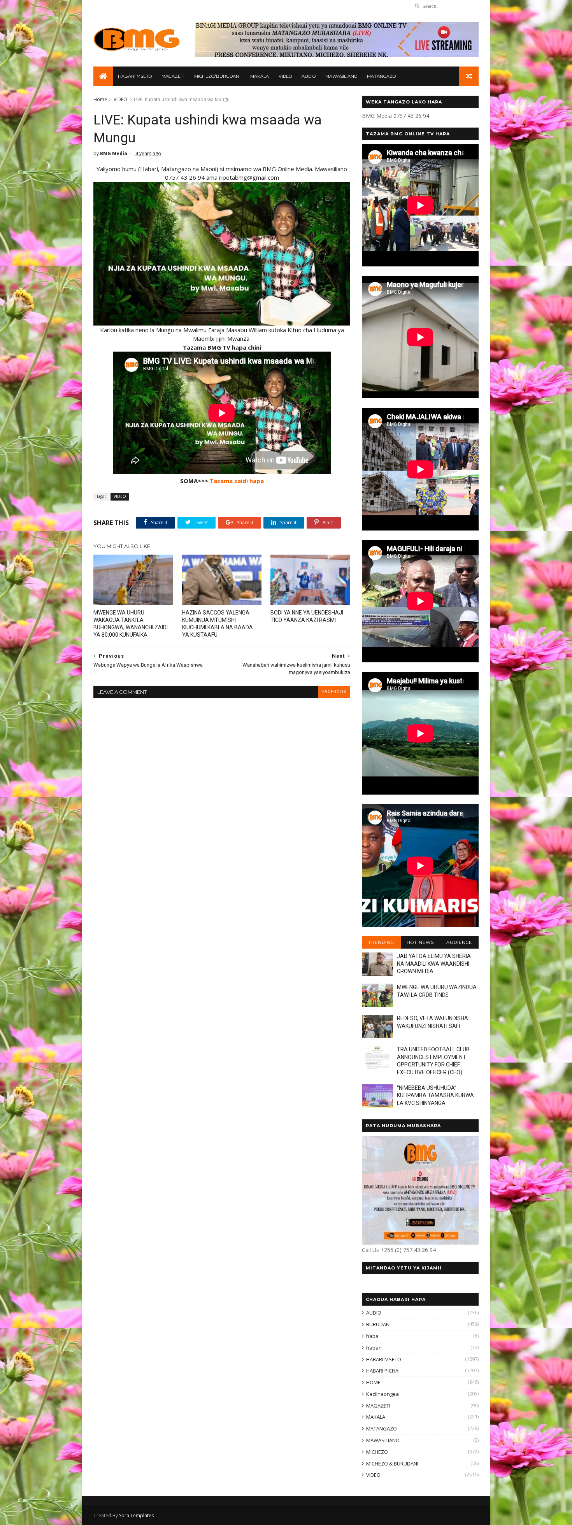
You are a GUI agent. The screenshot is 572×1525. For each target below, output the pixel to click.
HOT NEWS (420, 942)
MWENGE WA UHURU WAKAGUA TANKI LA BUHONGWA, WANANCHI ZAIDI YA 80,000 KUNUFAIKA (130, 623)
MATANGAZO (381, 76)
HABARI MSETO (135, 76)
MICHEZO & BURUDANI (392, 1463)
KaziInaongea (382, 1393)
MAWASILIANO (341, 76)
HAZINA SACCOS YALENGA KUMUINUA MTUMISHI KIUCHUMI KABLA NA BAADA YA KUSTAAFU (217, 623)
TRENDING (381, 942)
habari (374, 1347)
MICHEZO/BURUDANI (217, 76)
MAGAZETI (172, 76)
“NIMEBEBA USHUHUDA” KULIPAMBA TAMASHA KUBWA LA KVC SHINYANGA (435, 1095)
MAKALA (259, 76)
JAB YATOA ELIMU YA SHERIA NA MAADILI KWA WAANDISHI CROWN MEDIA (434, 963)
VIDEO (285, 76)
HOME (373, 1382)
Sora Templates (136, 1515)
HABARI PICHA (382, 1370)
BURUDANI (378, 1324)
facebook (334, 692)
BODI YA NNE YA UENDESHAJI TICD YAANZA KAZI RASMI (306, 616)
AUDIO (309, 76)
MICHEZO (377, 1451)
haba (372, 1335)
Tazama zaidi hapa (237, 481)
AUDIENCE (459, 942)
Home (100, 99)
